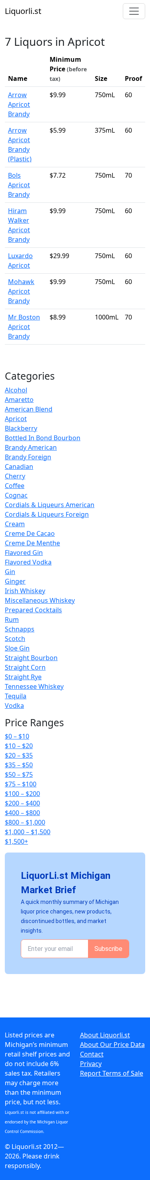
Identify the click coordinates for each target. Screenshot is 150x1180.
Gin (10, 571)
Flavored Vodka (28, 562)
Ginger (15, 581)
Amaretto (19, 399)
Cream (15, 523)
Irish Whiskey (25, 590)
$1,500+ (16, 841)
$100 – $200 (22, 793)
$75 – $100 (20, 784)
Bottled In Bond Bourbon (42, 437)
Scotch (15, 638)
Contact (92, 1054)
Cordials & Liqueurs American (49, 504)
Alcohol (16, 390)
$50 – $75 (19, 774)
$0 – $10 (17, 736)
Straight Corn (25, 667)
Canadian (19, 466)
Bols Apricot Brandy (19, 185)
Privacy (91, 1063)
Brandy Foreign (28, 457)
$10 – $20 (19, 745)
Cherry (15, 476)
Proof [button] (133, 78)
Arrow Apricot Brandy (19, 104)
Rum (12, 619)
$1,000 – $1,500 (27, 831)
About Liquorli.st (105, 1035)
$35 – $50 (19, 765)
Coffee (14, 485)
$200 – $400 (22, 803)
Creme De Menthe (32, 543)
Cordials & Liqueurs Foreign (47, 514)
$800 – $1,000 (25, 822)
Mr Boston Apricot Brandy (24, 327)
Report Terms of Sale (111, 1073)
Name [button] (17, 78)
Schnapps (19, 629)
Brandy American (31, 447)
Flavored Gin (24, 552)
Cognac (16, 495)
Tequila (15, 696)
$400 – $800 (22, 812)
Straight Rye (23, 676)
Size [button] (101, 78)
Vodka (14, 705)
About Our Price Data (112, 1044)
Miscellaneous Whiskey (40, 600)
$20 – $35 (19, 755)
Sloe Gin (17, 648)
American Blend (28, 409)
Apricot (16, 418)
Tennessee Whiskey (34, 686)
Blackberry (21, 428)
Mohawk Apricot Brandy (21, 291)
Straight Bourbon (31, 657)
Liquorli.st (23, 11)
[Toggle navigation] (134, 11)
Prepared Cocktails (33, 610)
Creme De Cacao (30, 533)
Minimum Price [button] (68, 68)
